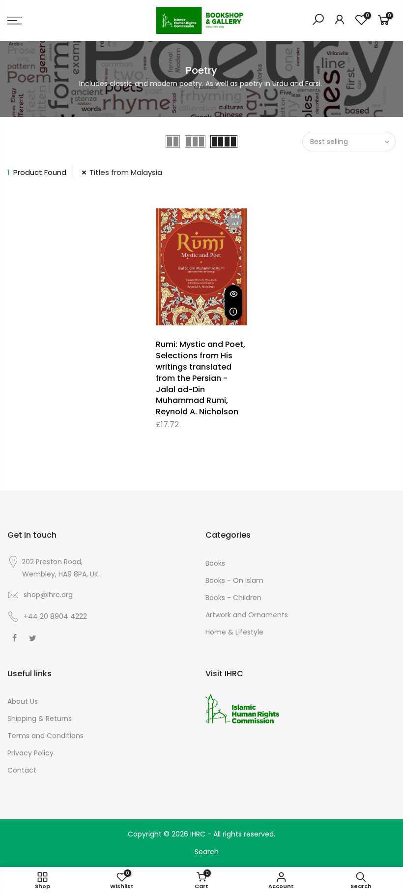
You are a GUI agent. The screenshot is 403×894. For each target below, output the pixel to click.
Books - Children (233, 598)
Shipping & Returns (39, 718)
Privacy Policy (30, 753)
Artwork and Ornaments (246, 615)
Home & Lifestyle (234, 632)
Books (215, 563)
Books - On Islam (234, 580)
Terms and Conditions (45, 736)
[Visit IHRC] (242, 708)
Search (207, 852)
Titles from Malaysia (125, 172)
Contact (21, 770)
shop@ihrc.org (48, 595)
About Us (22, 701)
